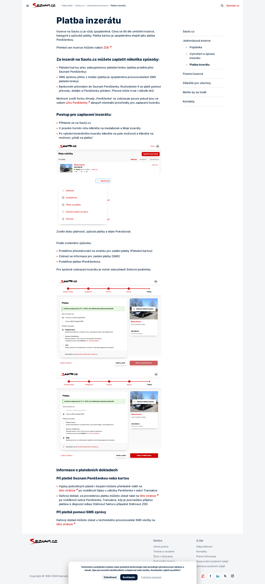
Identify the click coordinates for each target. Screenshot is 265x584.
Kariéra (157, 540)
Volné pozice (160, 546)
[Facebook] (210, 576)
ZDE (106, 47)
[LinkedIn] (218, 576)
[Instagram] (232, 576)
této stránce (67, 490)
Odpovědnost (204, 546)
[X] (225, 576)
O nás (199, 540)
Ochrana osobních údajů (210, 566)
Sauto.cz (79, 5)
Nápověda (67, 5)
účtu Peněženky (77, 102)
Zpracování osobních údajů (212, 561)
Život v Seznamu (163, 556)
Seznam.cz (232, 5)
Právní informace (206, 556)
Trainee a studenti (163, 551)
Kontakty (201, 551)
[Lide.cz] (203, 576)
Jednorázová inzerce (97, 5)
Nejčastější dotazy (164, 561)
